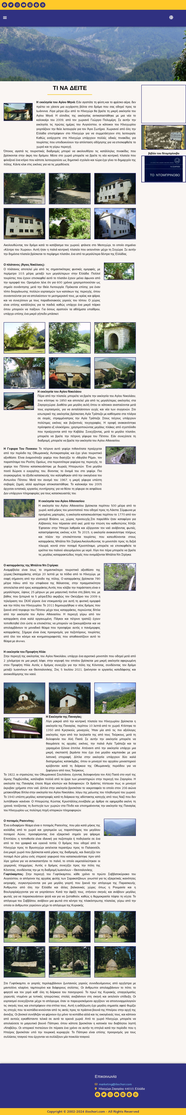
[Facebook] (4, 5)
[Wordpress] (42, 5)
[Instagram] (17, 5)
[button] (5, 17)
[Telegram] (36, 5)
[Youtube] (23, 5)
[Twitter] (11, 5)
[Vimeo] (30, 5)
